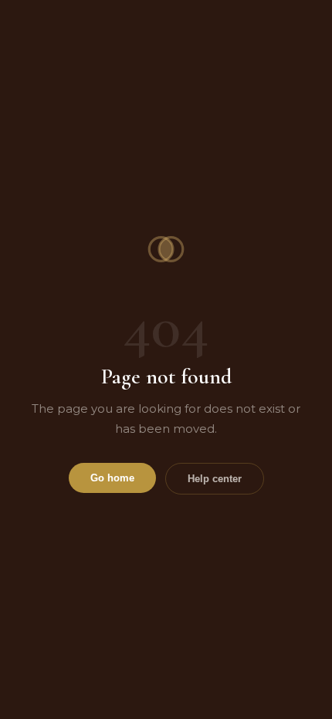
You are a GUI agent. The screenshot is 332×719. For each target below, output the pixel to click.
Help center (215, 478)
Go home (112, 478)
